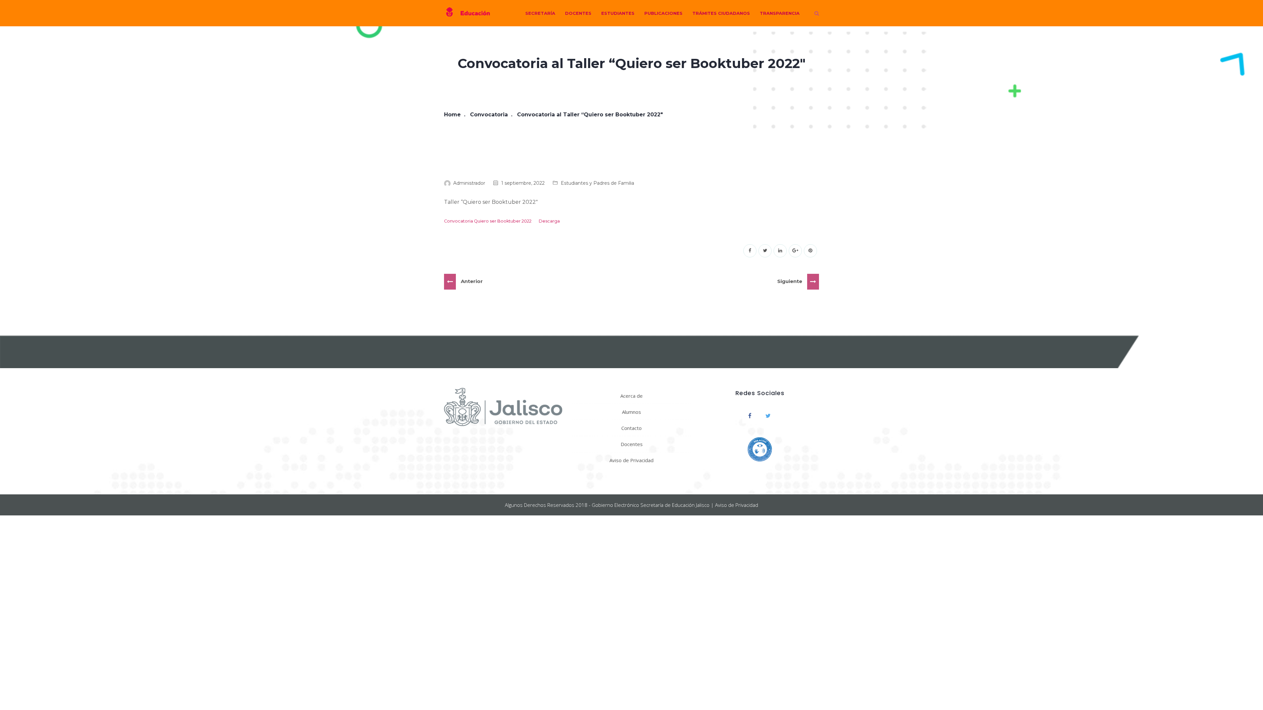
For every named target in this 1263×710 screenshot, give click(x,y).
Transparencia (780, 13)
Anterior (472, 281)
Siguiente (789, 281)
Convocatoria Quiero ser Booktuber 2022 (488, 221)
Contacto (631, 428)
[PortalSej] (467, 13)
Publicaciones (663, 13)
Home (452, 114)
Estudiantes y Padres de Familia (597, 183)
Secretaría (540, 13)
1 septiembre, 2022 (523, 183)
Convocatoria (489, 114)
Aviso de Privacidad (631, 460)
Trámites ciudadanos (721, 13)
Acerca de (631, 395)
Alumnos (631, 412)
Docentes (578, 13)
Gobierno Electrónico (615, 505)
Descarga (549, 221)
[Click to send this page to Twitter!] (765, 250)
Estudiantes (617, 13)
